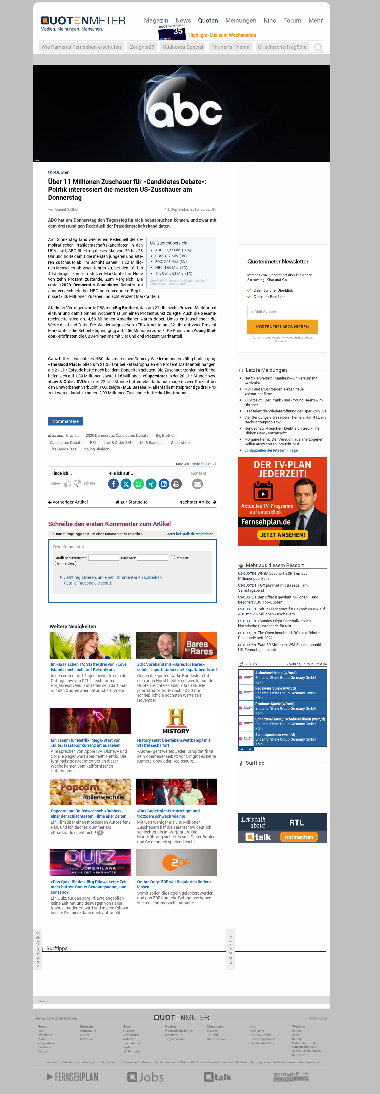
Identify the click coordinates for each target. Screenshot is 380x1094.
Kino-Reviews (216, 1039)
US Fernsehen (127, 1062)
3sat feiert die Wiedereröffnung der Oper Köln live (285, 411)
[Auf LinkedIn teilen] (163, 484)
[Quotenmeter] (83, 23)
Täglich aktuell (175, 1039)
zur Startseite (133, 502)
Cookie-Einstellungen (306, 1051)
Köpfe (126, 1047)
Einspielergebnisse (262, 1039)
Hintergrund (88, 1031)
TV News (145, 1062)
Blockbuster (199, 1062)
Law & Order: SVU (118, 442)
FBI (93, 442)
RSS (40, 1031)
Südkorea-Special (183, 46)
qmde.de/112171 (203, 463)
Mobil (42, 1039)
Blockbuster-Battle (262, 1043)
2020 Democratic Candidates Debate (117, 435)
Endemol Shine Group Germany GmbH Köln (285, 677)
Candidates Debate (66, 442)
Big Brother (165, 435)
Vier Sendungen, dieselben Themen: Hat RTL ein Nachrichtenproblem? (285, 420)
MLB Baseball (151, 442)
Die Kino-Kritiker (260, 1035)
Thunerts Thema (230, 46)
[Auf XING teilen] (151, 484)
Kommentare (66, 421)
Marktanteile (173, 1035)
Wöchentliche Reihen (179, 1031)
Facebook (44, 1047)
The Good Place (63, 449)
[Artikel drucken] (176, 484)
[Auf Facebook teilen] (113, 484)
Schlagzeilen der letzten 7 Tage (271, 450)
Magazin (156, 20)
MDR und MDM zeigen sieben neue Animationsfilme (274, 391)
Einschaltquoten (164, 1062)
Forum (292, 20)
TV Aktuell (66, 1062)
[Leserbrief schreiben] (197, 484)
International (131, 1043)
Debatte (212, 1031)
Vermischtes (131, 1035)
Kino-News (257, 1031)
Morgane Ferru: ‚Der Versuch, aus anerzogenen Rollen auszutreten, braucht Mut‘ (283, 441)
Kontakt (297, 1039)
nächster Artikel (196, 502)
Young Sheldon (96, 449)
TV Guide (183, 1062)
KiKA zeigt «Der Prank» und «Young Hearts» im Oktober (283, 402)
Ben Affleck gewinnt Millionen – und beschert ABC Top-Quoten (278, 599)
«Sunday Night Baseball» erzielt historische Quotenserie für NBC (274, 623)
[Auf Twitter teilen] (126, 484)
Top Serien (312, 1062)
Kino (270, 20)
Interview (86, 1039)
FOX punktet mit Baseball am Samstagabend (273, 588)
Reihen (85, 1035)
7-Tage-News (47, 1043)
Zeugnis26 (142, 46)
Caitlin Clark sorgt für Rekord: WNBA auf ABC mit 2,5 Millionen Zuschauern (281, 611)
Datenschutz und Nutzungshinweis (304, 1045)
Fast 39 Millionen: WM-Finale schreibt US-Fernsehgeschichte (280, 647)
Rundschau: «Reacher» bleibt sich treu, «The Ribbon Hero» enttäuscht (281, 430)
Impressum (299, 1055)
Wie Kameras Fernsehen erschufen (81, 46)
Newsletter (45, 1035)
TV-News (128, 1031)
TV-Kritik (212, 1035)
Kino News (51, 1062)
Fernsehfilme (218, 1062)
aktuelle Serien (238, 1062)
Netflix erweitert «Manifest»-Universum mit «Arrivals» (281, 380)
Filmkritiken (108, 1062)
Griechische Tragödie (282, 46)
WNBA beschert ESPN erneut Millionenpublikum (272, 576)
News (183, 20)
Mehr (315, 20)
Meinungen (240, 20)
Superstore (180, 442)
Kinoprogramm (260, 1062)
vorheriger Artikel (70, 502)
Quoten (208, 20)
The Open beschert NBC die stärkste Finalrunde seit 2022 (279, 635)
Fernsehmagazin (86, 1062)
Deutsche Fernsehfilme (288, 1062)
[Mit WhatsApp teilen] (138, 484)
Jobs (295, 1035)
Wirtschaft (129, 1039)
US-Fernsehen (132, 1051)
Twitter (42, 1051)
